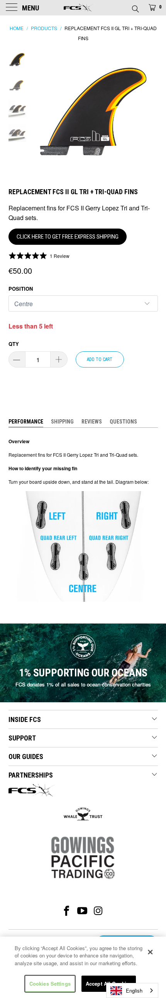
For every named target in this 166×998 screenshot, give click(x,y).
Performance (25, 422)
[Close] (150, 952)
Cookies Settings (50, 983)
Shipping (62, 422)
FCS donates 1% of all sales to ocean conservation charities (83, 684)
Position (20, 288)
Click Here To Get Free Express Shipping (68, 236)
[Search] (135, 6)
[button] (39, 256)
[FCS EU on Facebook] (66, 910)
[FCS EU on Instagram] (98, 910)
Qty (13, 343)
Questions (123, 422)
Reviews (91, 422)
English (134, 990)
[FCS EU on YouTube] (82, 910)
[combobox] (132, 990)
